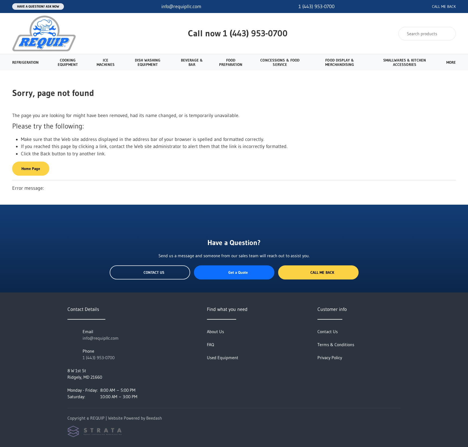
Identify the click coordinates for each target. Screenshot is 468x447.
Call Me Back (322, 272)
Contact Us (154, 272)
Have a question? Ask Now (38, 6)
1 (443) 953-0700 (255, 33)
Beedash (154, 418)
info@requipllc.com (101, 338)
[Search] (448, 33)
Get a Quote (238, 272)
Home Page (30, 168)
